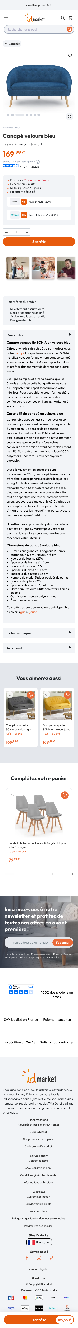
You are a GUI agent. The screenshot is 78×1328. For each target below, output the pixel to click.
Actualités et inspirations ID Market (38, 1124)
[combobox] (39, 29)
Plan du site (38, 1278)
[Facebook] (27, 1257)
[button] (63, 17)
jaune (33, 612)
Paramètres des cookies (38, 1226)
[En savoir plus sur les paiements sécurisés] (11, 1297)
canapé (20, 353)
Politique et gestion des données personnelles (38, 1218)
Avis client (15, 648)
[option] (39, 5)
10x (24, 215)
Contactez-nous (38, 1160)
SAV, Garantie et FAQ (38, 1168)
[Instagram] (39, 1257)
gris (22, 612)
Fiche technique (19, 633)
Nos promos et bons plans (38, 1139)
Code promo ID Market (38, 1146)
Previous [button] (54, 874)
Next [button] (70, 874)
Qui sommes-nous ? (38, 1196)
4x (24, 202)
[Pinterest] (51, 1257)
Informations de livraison (38, 1182)
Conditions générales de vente (38, 1175)
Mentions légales (38, 1269)
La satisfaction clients (38, 1204)
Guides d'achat (38, 1132)
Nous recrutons (38, 1211)
